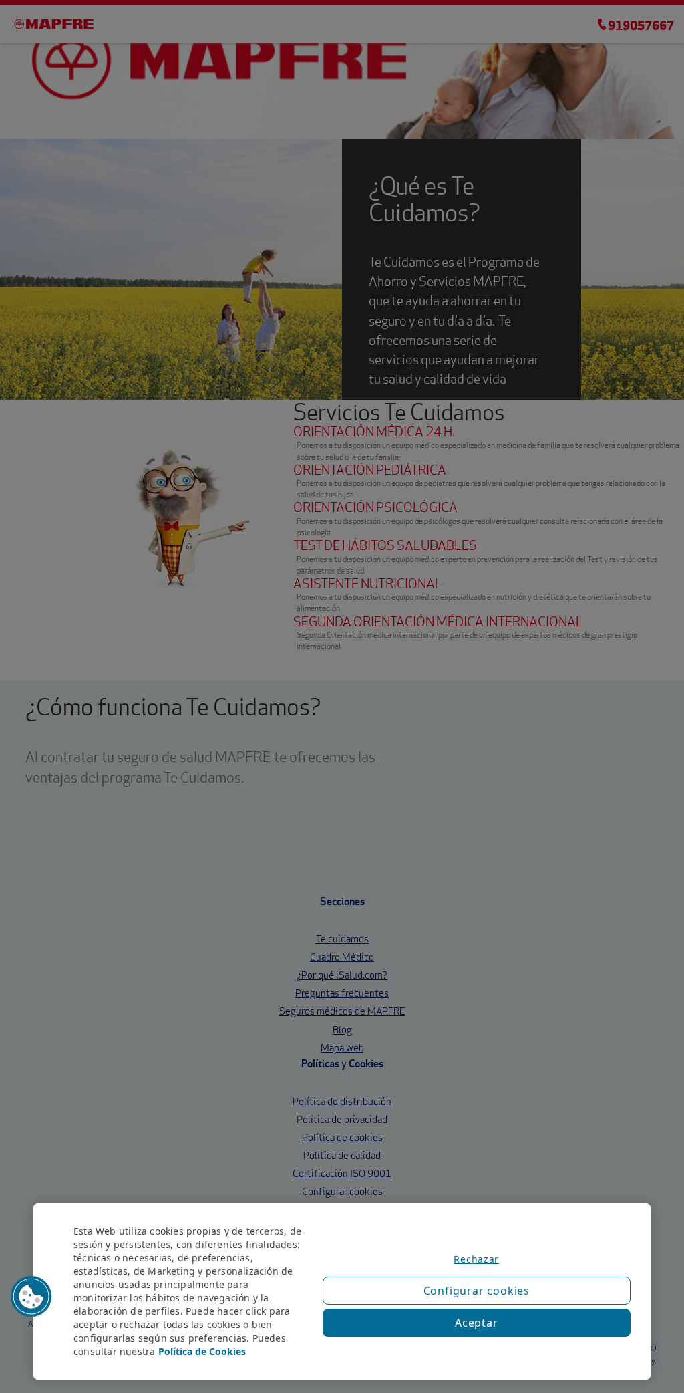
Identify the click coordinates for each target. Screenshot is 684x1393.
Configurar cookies (476, 1290)
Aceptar (476, 1322)
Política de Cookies (202, 1351)
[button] (31, 1296)
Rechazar (476, 1259)
